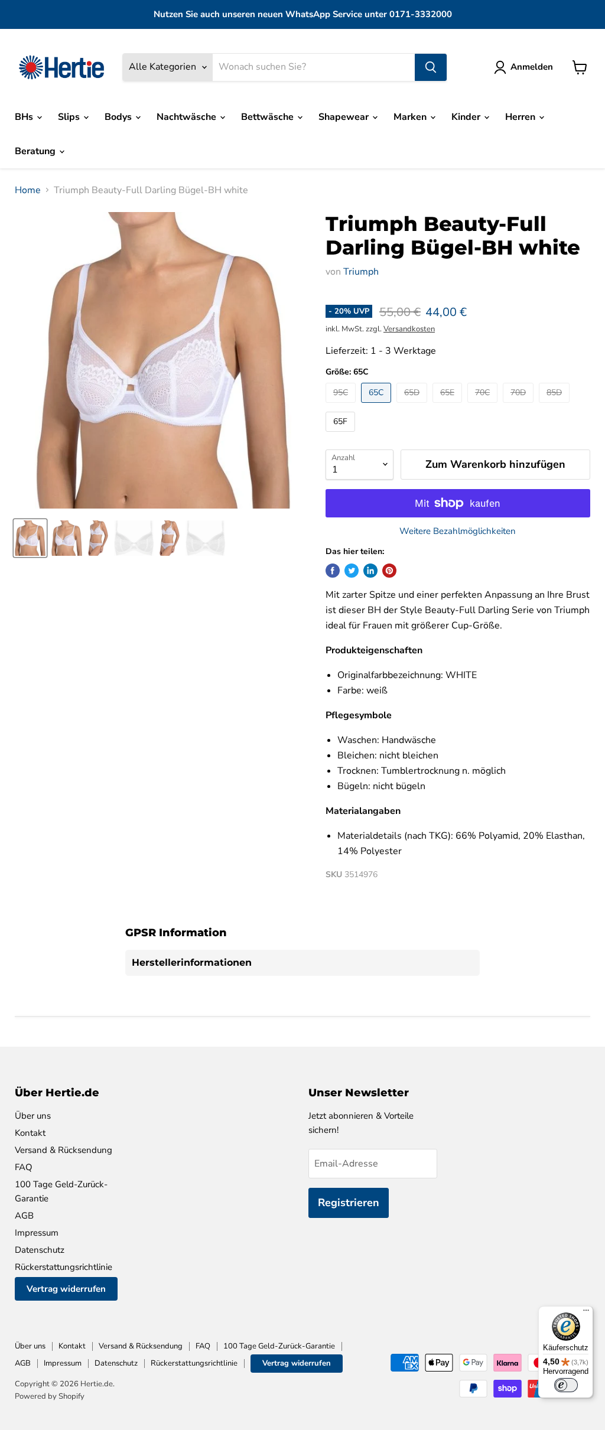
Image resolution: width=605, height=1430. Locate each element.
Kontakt (30, 1133)
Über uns (33, 1116)
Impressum (36, 1233)
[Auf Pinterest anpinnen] (389, 570)
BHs (25, 116)
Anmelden (531, 67)
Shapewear (344, 116)
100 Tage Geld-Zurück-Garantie (279, 1346)
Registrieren (348, 1203)
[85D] (556, 405)
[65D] (413, 405)
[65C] (377, 405)
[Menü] (586, 1313)
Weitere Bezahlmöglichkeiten (457, 531)
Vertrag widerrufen (66, 1289)
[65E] (448, 405)
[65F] (342, 434)
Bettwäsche (268, 116)
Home (28, 190)
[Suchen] (431, 67)
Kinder (467, 116)
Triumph (361, 271)
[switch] (566, 1385)
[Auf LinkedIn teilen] (370, 570)
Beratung (36, 151)
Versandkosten (409, 329)
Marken (411, 116)
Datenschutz (39, 1250)
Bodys (119, 116)
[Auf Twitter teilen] (351, 570)
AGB (24, 1215)
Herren (521, 116)
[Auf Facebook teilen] (333, 570)
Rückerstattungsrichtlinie (63, 1267)
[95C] (342, 405)
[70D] (519, 405)
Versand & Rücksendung (63, 1150)
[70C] (483, 405)
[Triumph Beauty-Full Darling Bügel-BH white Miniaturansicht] (30, 538)
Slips (70, 116)
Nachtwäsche (188, 116)
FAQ (23, 1167)
